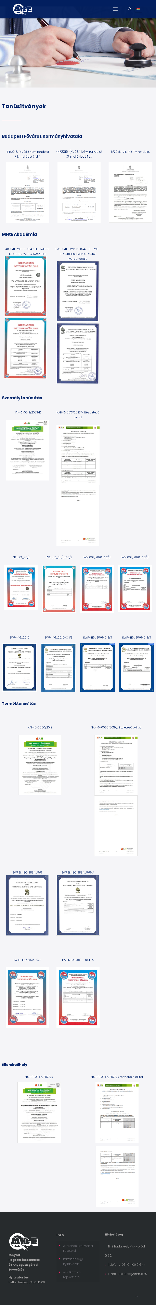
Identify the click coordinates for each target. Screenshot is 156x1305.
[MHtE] (22, 9)
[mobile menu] (115, 9)
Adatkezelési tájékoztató (72, 1274)
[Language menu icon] (138, 9)
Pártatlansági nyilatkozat (73, 1261)
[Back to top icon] (136, 1296)
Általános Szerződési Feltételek (78, 1248)
